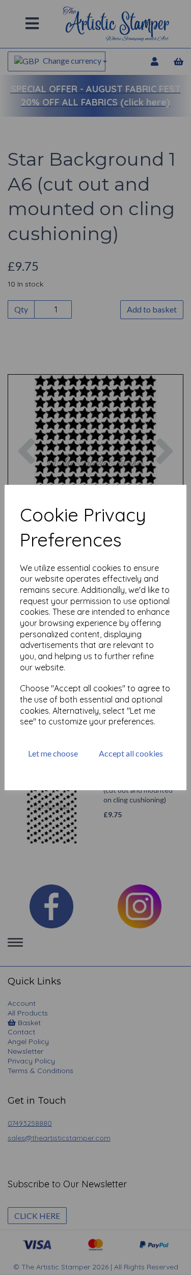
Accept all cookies (131, 753)
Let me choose (53, 753)
